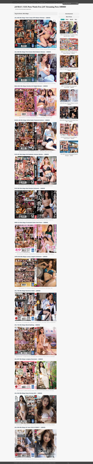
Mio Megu (53, 49)
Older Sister (47, 254)
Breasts (33, 49)
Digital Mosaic (27, 356)
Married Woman (47, 49)
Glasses (32, 185)
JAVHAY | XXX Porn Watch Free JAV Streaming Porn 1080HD (40, 6)
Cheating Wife (32, 254)
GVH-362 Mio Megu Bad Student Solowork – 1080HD (30, 188)
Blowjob (32, 151)
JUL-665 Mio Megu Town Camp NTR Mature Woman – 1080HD (32, 17)
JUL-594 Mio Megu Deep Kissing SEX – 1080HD (28, 393)
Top (68, 463)
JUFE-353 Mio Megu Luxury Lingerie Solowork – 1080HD (31, 256)
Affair (26, 390)
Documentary (33, 424)
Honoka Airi (37, 117)
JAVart (54, 462)
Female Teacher (39, 219)
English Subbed (26, 49)
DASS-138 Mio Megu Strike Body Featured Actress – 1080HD (32, 120)
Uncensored (28, 2)
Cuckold (41, 49)
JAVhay (49, 462)
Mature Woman (38, 322)
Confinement (28, 219)
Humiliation (41, 83)
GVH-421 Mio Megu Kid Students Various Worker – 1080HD (32, 154)
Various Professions (48, 185)
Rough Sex (51, 219)
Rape (51, 151)
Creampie (37, 49)
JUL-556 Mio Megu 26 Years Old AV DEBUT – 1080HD (30, 427)
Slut (51, 288)
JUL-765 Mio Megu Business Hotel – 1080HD (27, 290)
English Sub (42, 2)
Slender (52, 254)
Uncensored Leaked (51, 2)
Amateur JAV (35, 2)
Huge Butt (33, 288)
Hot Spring (33, 356)
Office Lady (46, 151)
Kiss (37, 288)
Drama (32, 390)
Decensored (21, 2)
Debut (25, 458)
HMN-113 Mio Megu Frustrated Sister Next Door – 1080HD (31, 222)
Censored (15, 2)
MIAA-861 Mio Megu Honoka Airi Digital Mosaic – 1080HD (31, 86)
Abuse (33, 83)
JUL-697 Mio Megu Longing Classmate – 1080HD (29, 359)
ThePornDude (60, 2)
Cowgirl (28, 117)
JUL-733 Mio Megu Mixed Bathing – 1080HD (27, 325)
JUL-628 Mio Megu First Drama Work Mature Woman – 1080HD (33, 52)
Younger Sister (49, 117)
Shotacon (42, 185)
